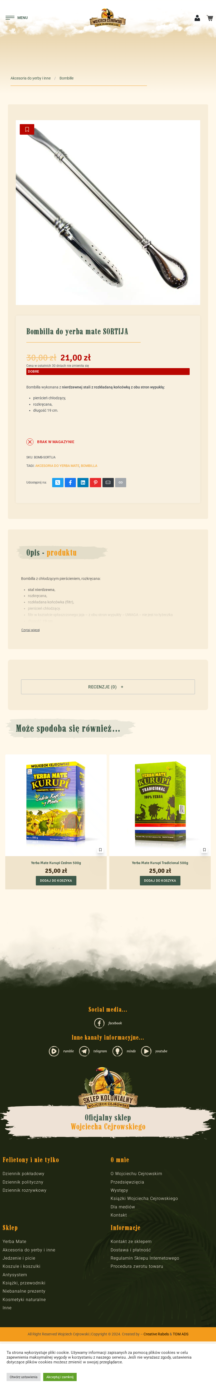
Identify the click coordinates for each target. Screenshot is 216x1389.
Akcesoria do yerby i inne (31, 78)
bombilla (89, 466)
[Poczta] (108, 482)
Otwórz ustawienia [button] (23, 1377)
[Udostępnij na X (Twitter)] (57, 482)
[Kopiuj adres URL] (120, 482)
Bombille (66, 78)
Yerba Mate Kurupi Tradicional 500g (160, 863)
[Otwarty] (16, 18)
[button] (108, 686)
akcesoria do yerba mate (57, 466)
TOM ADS (180, 1334)
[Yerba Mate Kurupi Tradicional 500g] (160, 805)
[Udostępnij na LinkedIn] (83, 482)
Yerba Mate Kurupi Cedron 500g (56, 863)
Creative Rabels (156, 1334)
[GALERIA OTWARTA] (108, 212)
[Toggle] (30, 630)
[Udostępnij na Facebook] (70, 482)
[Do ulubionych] (27, 129)
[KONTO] (197, 17)
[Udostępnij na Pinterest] (95, 482)
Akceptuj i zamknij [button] (59, 1377)
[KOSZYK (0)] (209, 17)
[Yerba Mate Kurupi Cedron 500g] (56, 805)
